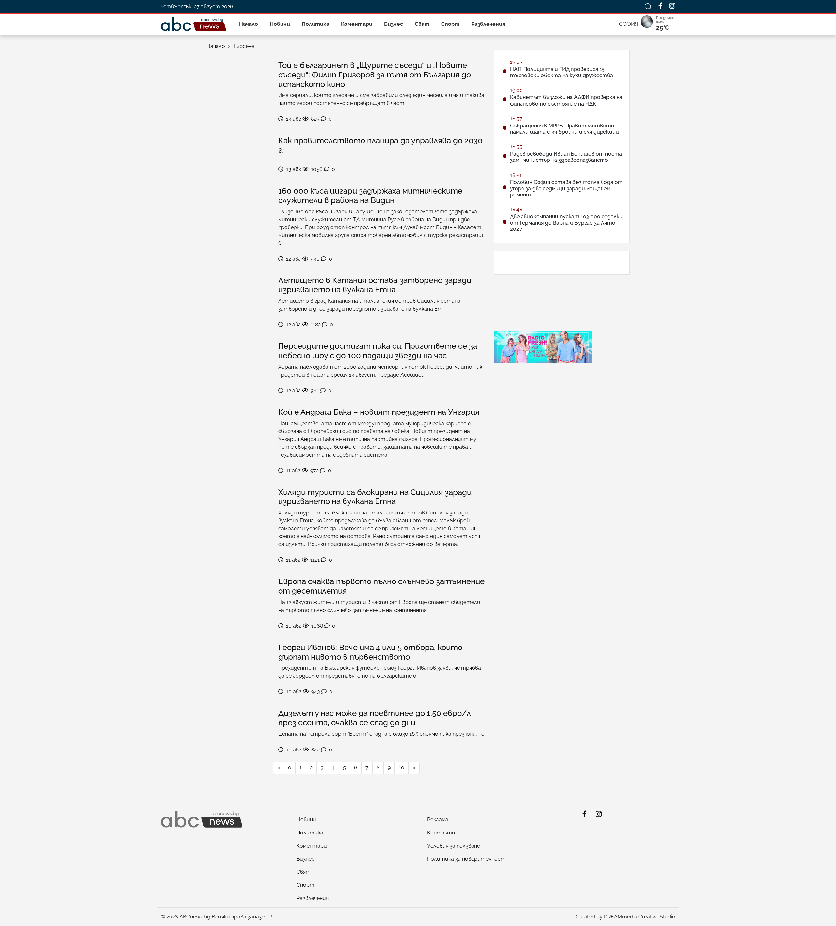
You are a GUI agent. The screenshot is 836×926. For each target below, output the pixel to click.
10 (401, 768)
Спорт (450, 24)
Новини (280, 24)
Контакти (441, 833)
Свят (422, 24)
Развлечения (488, 24)
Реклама (437, 820)
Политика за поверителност (466, 859)
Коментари (356, 24)
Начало (248, 24)
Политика (315, 24)
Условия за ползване (453, 846)
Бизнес (393, 24)
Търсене (243, 46)
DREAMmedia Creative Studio (639, 917)
